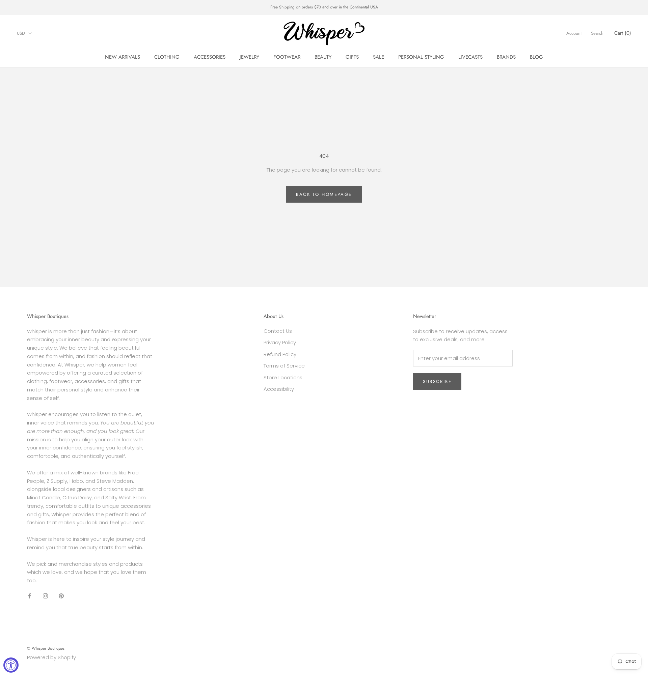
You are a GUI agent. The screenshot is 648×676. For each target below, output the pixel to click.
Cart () (622, 33)
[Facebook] (29, 596)
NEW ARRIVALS (122, 57)
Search (597, 33)
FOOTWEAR (286, 57)
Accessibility (279, 388)
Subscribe (437, 381)
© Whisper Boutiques (45, 648)
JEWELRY (249, 57)
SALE (378, 57)
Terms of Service (284, 365)
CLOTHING (167, 57)
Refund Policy (280, 354)
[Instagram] (45, 596)
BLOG (536, 57)
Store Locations (283, 377)
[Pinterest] (61, 596)
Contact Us (278, 330)
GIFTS (352, 57)
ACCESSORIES (209, 57)
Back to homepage (324, 194)
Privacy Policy (280, 342)
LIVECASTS (470, 57)
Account (574, 33)
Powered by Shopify (51, 657)
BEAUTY (323, 57)
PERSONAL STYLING (421, 57)
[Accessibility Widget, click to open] (11, 665)
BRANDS (506, 57)
